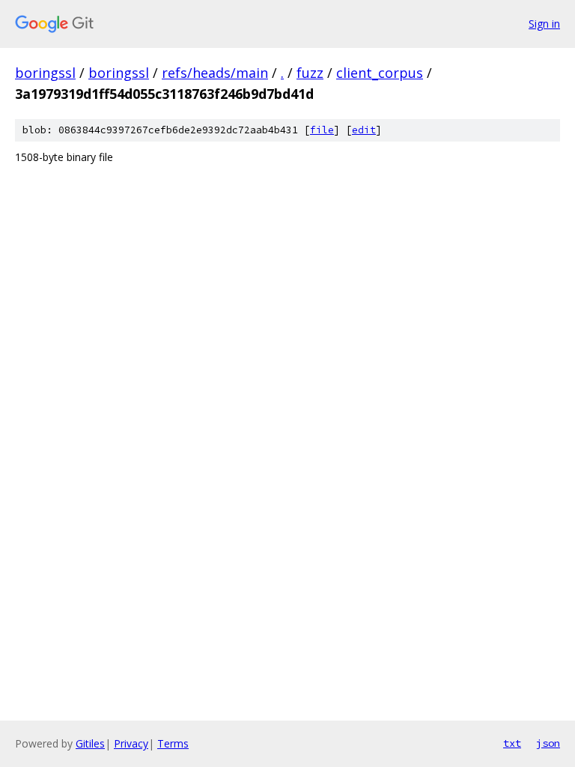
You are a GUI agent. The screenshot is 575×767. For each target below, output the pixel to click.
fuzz (309, 73)
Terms (173, 743)
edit (364, 130)
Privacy (131, 743)
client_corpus (379, 73)
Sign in (544, 23)
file (322, 130)
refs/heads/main (215, 73)
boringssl (45, 73)
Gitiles (90, 743)
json (548, 743)
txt (512, 743)
